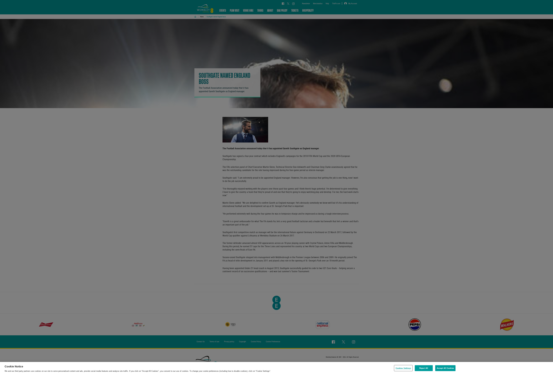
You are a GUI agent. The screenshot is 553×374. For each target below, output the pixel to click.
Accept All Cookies (445, 368)
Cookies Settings (403, 368)
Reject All (423, 368)
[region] (276, 368)
